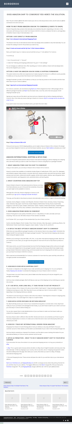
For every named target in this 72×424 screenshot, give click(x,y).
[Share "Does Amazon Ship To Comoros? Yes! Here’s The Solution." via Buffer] (42, 375)
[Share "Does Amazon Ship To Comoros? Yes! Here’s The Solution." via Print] (50, 375)
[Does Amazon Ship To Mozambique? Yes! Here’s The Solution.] (28, 398)
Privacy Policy (29, 417)
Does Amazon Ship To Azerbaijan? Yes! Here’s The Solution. (60, 406)
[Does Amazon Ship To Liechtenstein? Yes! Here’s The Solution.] (44, 398)
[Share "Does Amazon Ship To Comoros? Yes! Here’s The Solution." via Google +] (31, 375)
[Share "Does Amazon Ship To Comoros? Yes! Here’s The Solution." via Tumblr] (34, 375)
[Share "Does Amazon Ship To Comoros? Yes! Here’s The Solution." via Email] (48, 375)
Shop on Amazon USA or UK (18, 142)
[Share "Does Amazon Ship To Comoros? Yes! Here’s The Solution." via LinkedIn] (39, 375)
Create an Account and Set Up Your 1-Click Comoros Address (27, 48)
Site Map (35, 417)
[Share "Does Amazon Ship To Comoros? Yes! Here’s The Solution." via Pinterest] (36, 375)
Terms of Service (21, 417)
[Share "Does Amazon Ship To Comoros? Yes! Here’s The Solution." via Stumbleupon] (45, 375)
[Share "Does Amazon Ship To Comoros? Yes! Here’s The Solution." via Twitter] (28, 375)
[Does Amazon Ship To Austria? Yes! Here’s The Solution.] (12, 398)
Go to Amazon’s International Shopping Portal (23, 39)
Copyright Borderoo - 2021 (10, 417)
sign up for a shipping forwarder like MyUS (25, 194)
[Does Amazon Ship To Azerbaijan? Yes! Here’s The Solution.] (60, 398)
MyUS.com (34, 89)
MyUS (25, 91)
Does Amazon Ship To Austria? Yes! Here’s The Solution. (11, 406)
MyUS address (50, 148)
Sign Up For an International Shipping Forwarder (24, 85)
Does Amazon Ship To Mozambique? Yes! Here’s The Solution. (27, 406)
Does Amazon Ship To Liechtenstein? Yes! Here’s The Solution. (43, 406)
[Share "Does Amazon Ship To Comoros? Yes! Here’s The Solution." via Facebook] (25, 375)
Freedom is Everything (43, 417)
